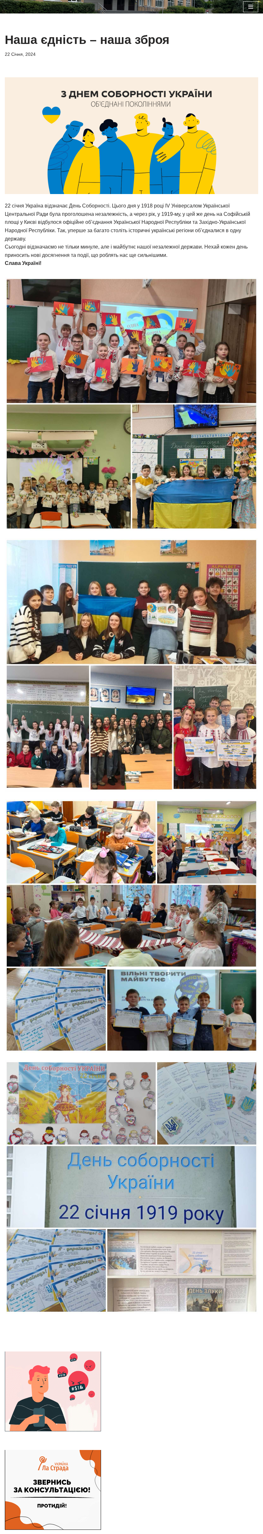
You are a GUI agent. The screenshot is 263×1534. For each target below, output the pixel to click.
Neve (101, 1442)
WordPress (155, 1442)
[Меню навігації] (250, 6)
